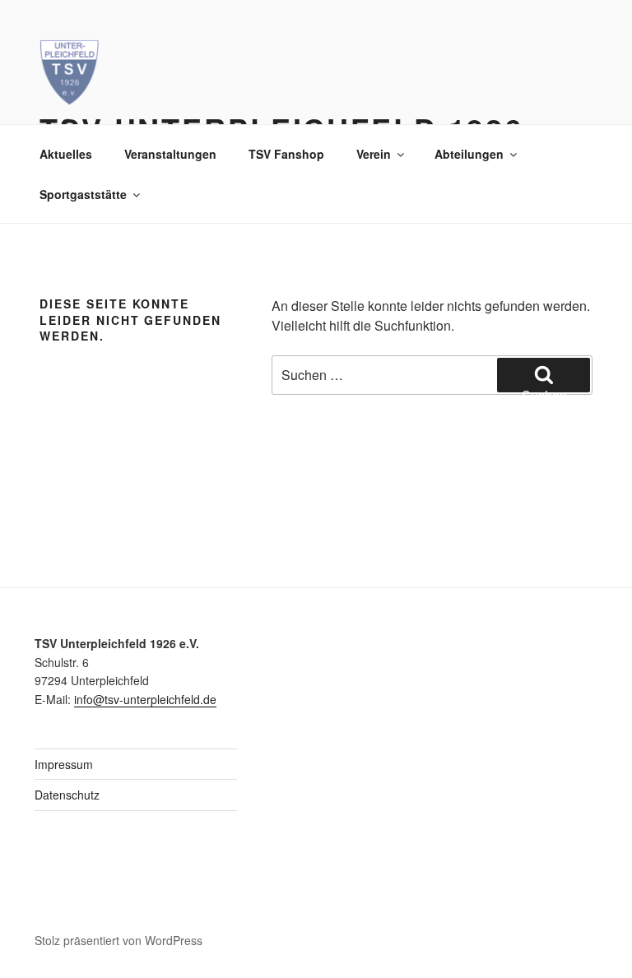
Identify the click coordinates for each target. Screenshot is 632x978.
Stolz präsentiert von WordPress (118, 940)
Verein (373, 154)
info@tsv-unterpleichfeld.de (145, 699)
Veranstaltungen (170, 154)
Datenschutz (67, 794)
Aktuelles (66, 154)
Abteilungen (469, 154)
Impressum (64, 764)
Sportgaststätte (83, 194)
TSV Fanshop (286, 154)
